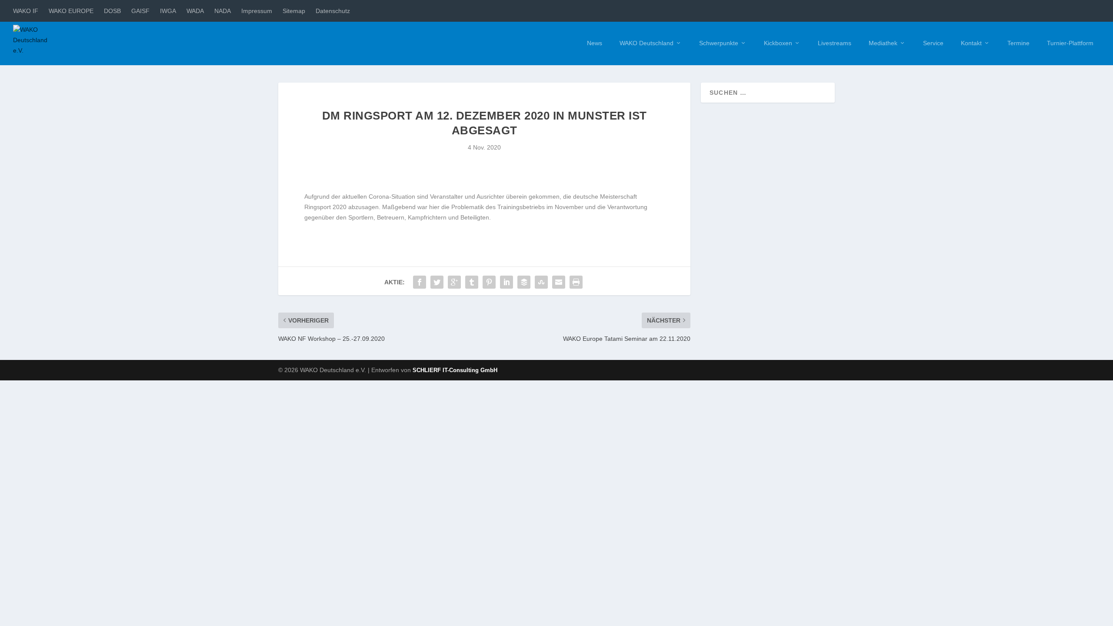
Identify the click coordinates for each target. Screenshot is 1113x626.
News (594, 43)
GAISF (140, 10)
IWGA (168, 10)
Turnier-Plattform (1070, 43)
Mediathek (883, 43)
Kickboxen (778, 43)
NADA (222, 10)
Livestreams (834, 43)
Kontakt (971, 43)
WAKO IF (25, 10)
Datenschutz (333, 10)
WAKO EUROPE (71, 10)
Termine (1018, 43)
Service (933, 43)
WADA (195, 10)
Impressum (256, 10)
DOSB (112, 10)
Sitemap (294, 10)
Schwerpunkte (718, 43)
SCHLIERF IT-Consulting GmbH (455, 370)
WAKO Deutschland (646, 43)
